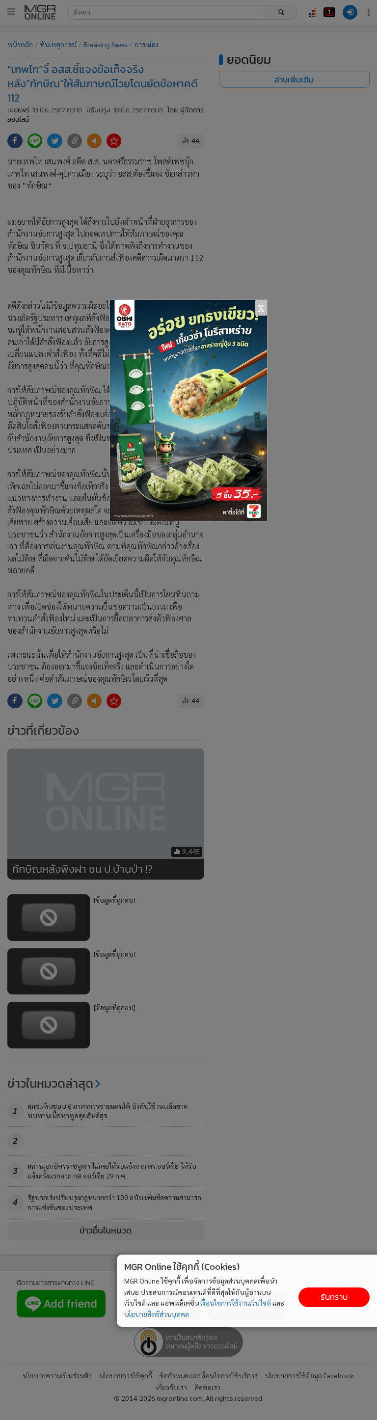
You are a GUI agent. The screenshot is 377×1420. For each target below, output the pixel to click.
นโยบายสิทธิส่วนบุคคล (156, 1314)
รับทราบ (334, 1297)
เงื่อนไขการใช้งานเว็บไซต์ (235, 1302)
